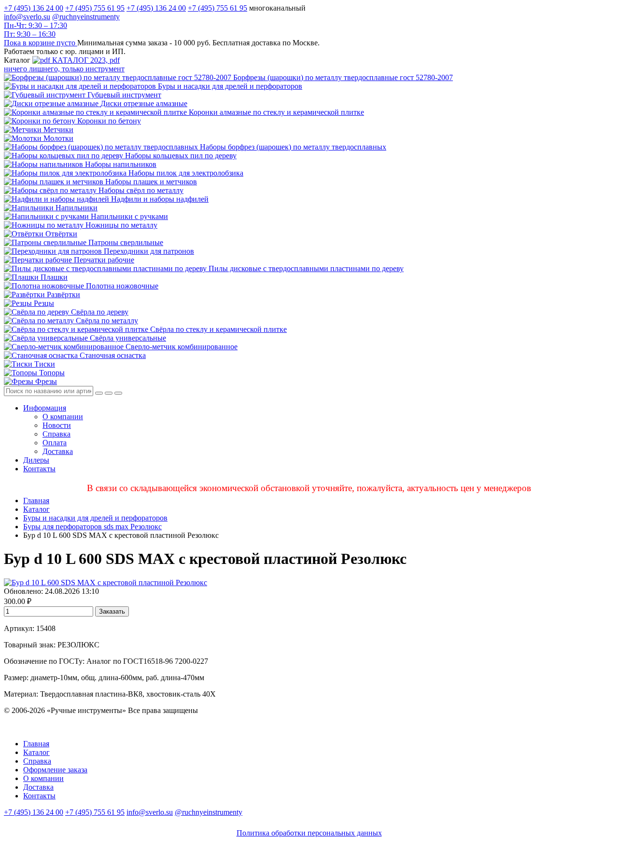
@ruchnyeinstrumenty (86, 17)
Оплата (54, 443)
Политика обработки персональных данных (309, 833)
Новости (56, 425)
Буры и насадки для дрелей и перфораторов (95, 518)
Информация (44, 408)
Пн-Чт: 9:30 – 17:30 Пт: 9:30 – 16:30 (35, 29)
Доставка (57, 451)
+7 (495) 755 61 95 (95, 8)
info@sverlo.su (27, 17)
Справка (56, 434)
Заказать (112, 611)
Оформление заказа (55, 770)
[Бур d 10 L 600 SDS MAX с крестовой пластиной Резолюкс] (105, 582)
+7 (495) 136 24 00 (33, 8)
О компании (62, 416)
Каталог (36, 509)
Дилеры (36, 460)
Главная (36, 500)
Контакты (39, 469)
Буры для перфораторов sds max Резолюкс (92, 526)
